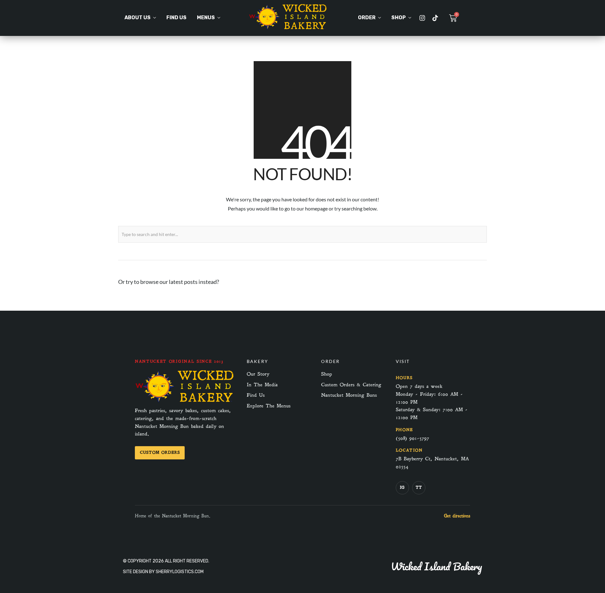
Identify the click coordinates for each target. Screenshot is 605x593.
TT (419, 487)
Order (367, 17)
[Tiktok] (435, 18)
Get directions (457, 516)
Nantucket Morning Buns (349, 395)
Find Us (176, 17)
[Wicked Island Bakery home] (185, 402)
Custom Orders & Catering (351, 385)
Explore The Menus (269, 406)
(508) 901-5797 (412, 438)
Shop (398, 17)
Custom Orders (160, 452)
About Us (137, 17)
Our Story (258, 374)
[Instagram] (422, 18)
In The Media (262, 385)
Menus (206, 17)
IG (402, 487)
